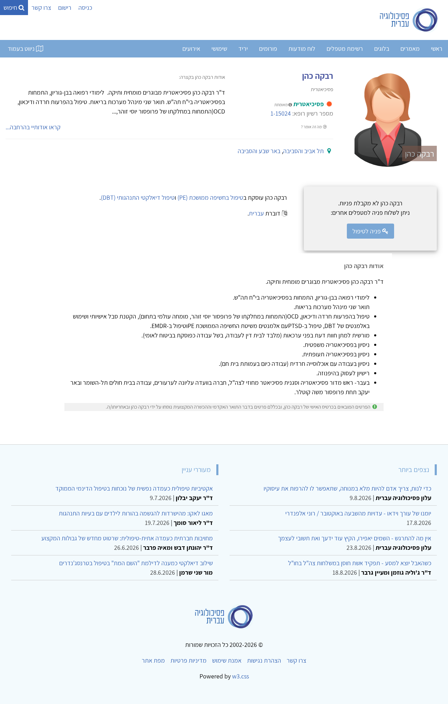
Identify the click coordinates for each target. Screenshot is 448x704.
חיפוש (11, 8)
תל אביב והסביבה (303, 151)
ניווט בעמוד (22, 49)
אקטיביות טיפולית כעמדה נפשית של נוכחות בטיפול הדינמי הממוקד (134, 488)
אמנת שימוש (226, 660)
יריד (243, 49)
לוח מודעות (301, 49)
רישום (64, 8)
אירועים (191, 49)
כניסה (85, 8)
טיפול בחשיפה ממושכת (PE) (210, 197)
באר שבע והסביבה (259, 151)
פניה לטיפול (367, 231)
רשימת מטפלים (345, 49)
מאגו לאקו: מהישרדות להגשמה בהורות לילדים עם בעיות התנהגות (136, 513)
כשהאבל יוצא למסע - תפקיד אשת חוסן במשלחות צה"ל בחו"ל (359, 563)
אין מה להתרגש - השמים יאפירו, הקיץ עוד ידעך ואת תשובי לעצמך (354, 538)
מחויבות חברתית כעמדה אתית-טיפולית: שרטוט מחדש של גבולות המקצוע (127, 538)
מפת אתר (153, 660)
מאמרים (410, 49)
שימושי (219, 49)
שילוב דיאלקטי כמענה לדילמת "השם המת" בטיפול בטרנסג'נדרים (136, 563)
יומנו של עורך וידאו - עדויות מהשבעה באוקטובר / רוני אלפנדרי (358, 513)
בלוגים (381, 49)
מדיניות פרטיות (188, 660)
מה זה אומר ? (311, 126)
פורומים (268, 49)
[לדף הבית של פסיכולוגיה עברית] (409, 20)
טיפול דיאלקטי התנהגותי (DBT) (138, 197)
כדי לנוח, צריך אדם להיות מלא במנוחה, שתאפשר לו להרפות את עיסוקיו (347, 488)
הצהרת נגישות (264, 660)
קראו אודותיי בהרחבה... (33, 127)
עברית (256, 213)
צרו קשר (41, 8)
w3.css (240, 676)
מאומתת (281, 104)
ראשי (436, 49)
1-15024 (281, 113)
